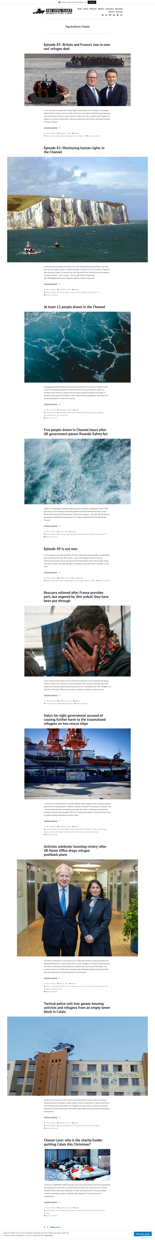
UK (84, 136)
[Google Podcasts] (121, 14)
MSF (56, 832)
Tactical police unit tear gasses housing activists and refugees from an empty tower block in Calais (77, 1007)
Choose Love (54, 1210)
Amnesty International (53, 412)
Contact (111, 11)
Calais (53, 1125)
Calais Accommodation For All (65, 1125)
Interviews (110, 9)
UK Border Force (56, 989)
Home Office (66, 534)
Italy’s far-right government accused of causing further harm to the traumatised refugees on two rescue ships (75, 719)
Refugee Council (91, 412)
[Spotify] (118, 14)
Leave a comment (94, 136)
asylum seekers (51, 534)
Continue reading (51, 127)
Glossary (119, 11)
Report (77, 410)
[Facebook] (110, 14)
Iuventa (99, 829)
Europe (72, 292)
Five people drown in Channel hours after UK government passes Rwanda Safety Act (76, 431)
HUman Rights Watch (77, 829)
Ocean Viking (61, 703)
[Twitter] (106, 14)
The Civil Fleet (51, 133)
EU (47, 703)
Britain (48, 136)
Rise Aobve (71, 832)
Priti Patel (47, 989)
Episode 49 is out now (60, 548)
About (85, 9)
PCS (75, 581)
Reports (101, 9)
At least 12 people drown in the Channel (74, 306)
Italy (55, 703)
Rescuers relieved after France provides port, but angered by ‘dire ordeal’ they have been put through (76, 596)
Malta (104, 829)
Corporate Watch (64, 1210)
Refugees (69, 136)
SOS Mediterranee (92, 832)
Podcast (76, 133)
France (53, 136)
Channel (62, 986)
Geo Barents (55, 829)
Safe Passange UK (50, 415)
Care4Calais (54, 581)
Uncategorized (78, 578)
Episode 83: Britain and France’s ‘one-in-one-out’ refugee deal (77, 46)
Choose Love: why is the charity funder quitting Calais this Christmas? (73, 1142)
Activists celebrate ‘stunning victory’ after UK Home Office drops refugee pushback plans (75, 850)
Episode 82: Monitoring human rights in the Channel (74, 149)
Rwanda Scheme (89, 534)
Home (80, 9)
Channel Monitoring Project (60, 292)
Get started (92, 2)
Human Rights (60, 136)
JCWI (83, 412)
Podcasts (93, 9)
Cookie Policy (48, 1235)
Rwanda (80, 534)
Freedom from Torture (78, 986)
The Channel (77, 136)
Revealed (119, 9)
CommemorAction (81, 1125)
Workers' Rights (90, 581)
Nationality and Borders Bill (95, 986)
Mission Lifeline (49, 832)
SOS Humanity (80, 832)
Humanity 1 (89, 829)
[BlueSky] (102, 14)
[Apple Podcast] (114, 14)
